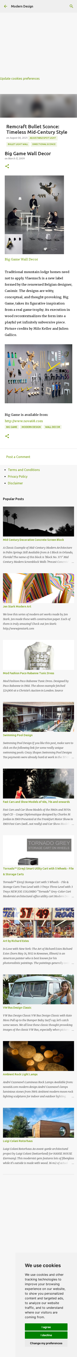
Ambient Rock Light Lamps (20, 1074)
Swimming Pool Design (18, 735)
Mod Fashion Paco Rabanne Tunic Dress (28, 673)
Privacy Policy (17, 476)
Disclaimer (15, 483)
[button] (7, 166)
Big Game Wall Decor (21, 259)
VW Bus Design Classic (17, 1007)
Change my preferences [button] (46, 1343)
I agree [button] (46, 1327)
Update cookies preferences (20, 78)
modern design (31, 427)
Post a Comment (18, 457)
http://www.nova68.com (24, 421)
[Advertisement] (38, 38)
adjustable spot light (43, 138)
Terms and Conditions (24, 470)
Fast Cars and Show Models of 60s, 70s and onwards (36, 801)
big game (11, 427)
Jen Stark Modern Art (17, 606)
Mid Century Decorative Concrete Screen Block (33, 539)
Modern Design (22, 6)
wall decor (52, 427)
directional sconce (43, 144)
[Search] (71, 6)
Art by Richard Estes (16, 941)
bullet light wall (18, 144)
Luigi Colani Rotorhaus (18, 1141)
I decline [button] (46, 1335)
